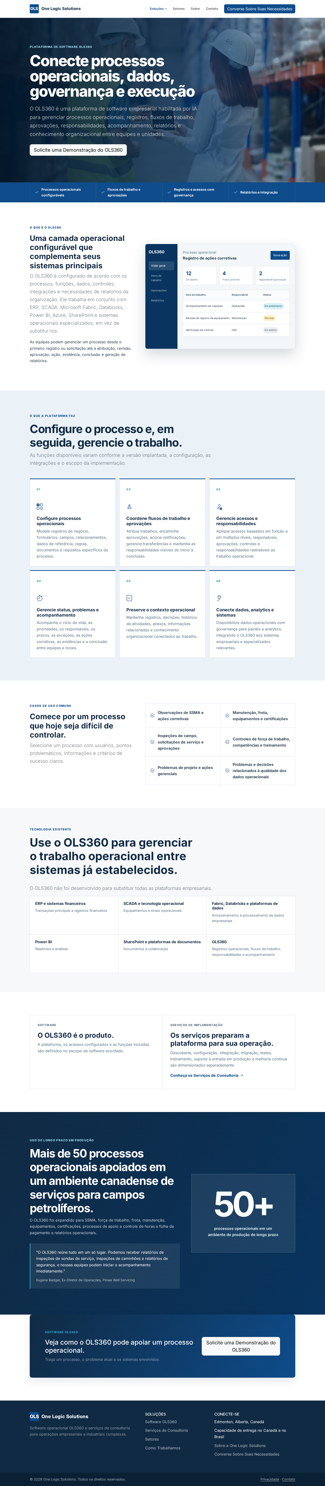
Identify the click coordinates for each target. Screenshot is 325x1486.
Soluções (157, 8)
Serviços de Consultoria (166, 1430)
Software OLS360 (161, 1421)
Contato (212, 8)
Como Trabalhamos (162, 1448)
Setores (179, 8)
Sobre (195, 8)
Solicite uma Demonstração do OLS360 (78, 150)
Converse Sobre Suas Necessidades (259, 8)
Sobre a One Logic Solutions (240, 1445)
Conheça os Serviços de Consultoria (204, 1075)
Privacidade (270, 1479)
